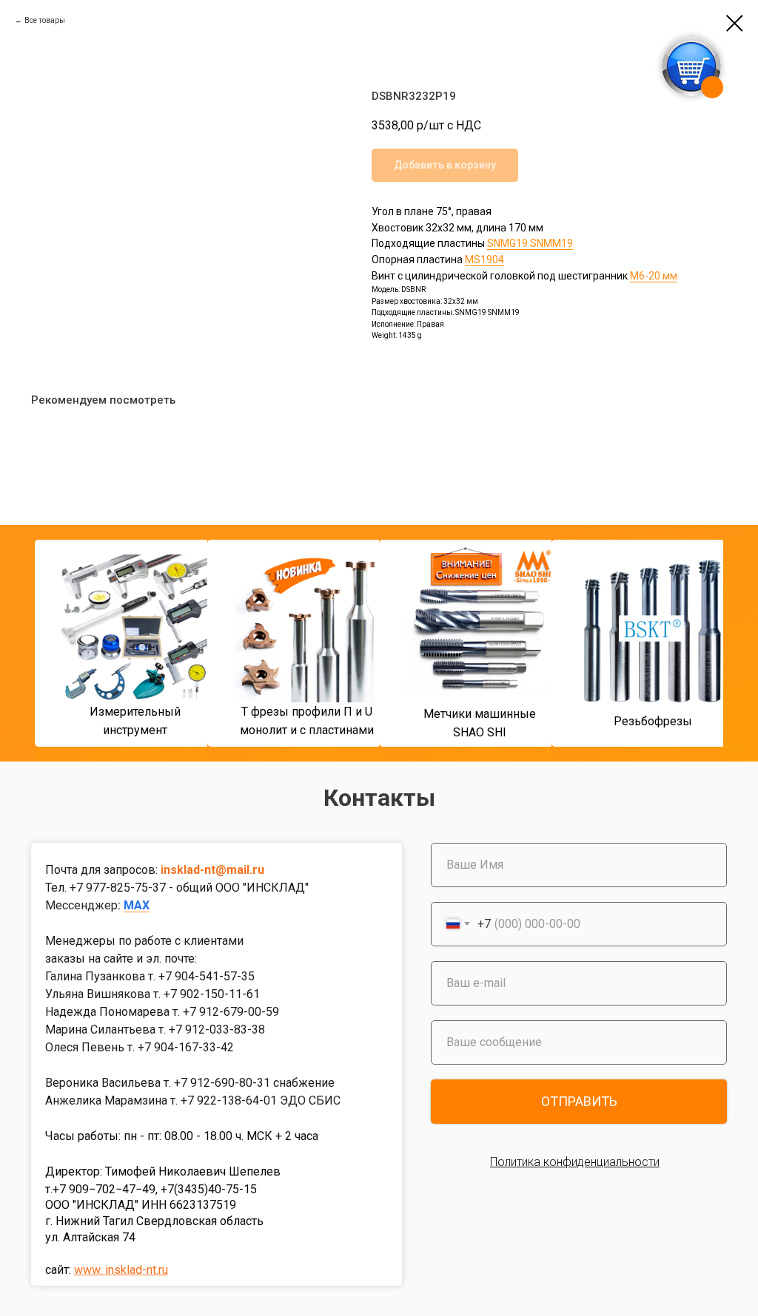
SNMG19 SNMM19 (530, 243)
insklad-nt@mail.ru (212, 870)
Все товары (44, 20)
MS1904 (484, 259)
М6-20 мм (653, 276)
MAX (137, 905)
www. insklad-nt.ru (121, 1270)
